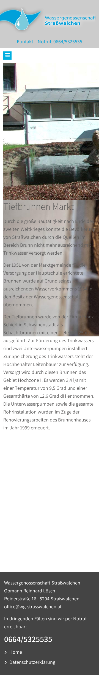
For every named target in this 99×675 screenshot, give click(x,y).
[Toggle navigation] (7, 55)
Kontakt (25, 41)
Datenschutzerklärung (32, 662)
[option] (49, 490)
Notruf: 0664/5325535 (59, 41)
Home (15, 652)
